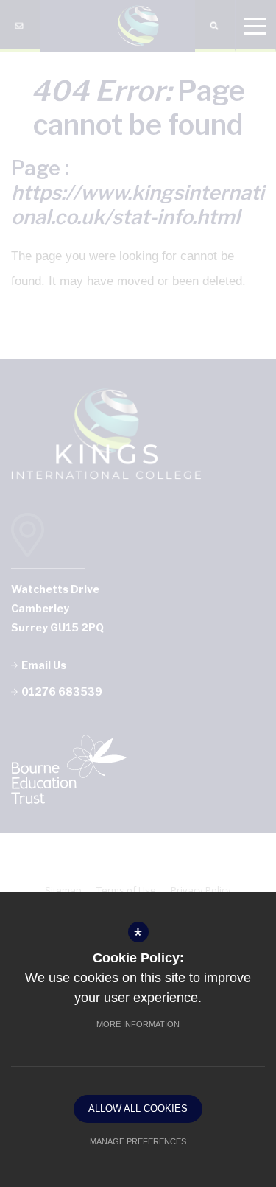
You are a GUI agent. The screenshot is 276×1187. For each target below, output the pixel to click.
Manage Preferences (138, 1141)
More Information (138, 1024)
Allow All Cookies (138, 1108)
